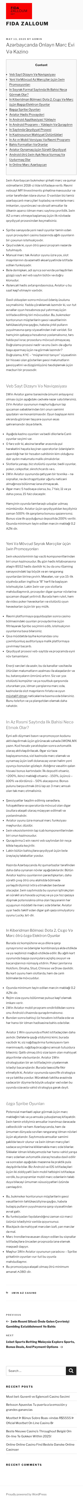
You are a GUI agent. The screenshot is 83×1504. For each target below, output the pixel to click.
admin (37, 39)
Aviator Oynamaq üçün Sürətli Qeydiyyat (37, 149)
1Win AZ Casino (24, 1293)
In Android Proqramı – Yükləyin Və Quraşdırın (41, 124)
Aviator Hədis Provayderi (26, 114)
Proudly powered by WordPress (26, 1494)
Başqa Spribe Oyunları (24, 109)
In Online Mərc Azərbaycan (28, 165)
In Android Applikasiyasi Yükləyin (32, 119)
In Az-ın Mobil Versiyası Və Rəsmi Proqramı (39, 140)
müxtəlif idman (16, 696)
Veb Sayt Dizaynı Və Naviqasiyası (32, 74)
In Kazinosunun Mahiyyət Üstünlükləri (36, 135)
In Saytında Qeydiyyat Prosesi (30, 130)
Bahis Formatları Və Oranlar (28, 144)
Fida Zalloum (27, 24)
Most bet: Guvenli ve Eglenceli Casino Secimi (38, 1396)
